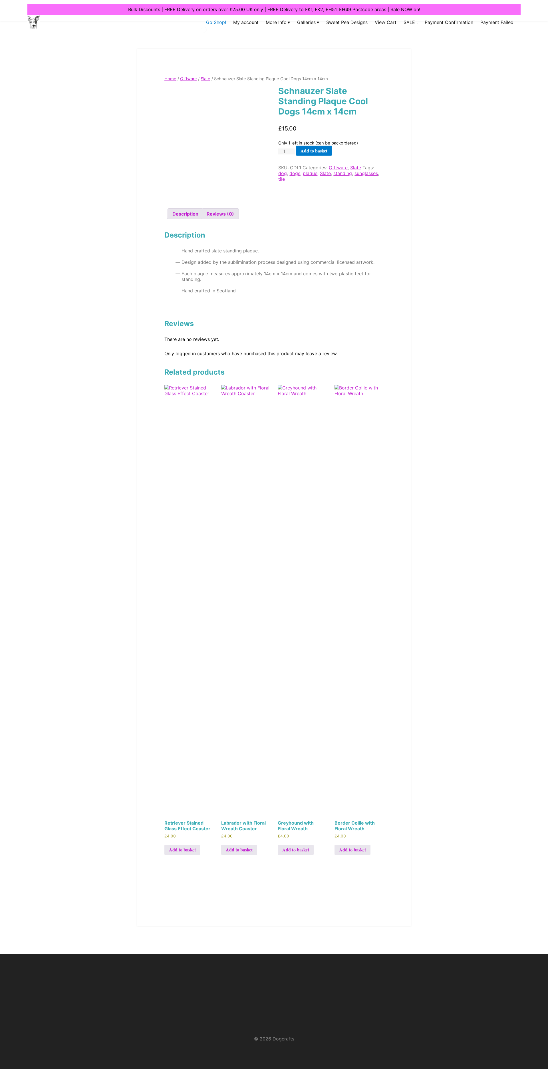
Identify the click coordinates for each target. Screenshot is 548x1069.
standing (342, 173)
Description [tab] (185, 214)
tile (281, 179)
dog (282, 173)
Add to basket (314, 150)
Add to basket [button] (182, 849)
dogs (294, 173)
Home (170, 78)
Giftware (188, 78)
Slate (205, 78)
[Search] (199, 35)
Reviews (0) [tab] (220, 214)
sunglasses (366, 173)
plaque (310, 173)
